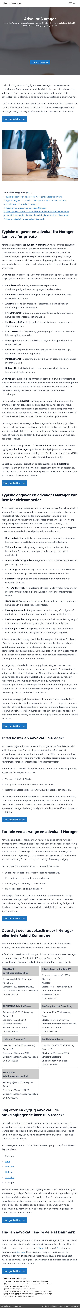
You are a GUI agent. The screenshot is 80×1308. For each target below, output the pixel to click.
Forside (44, 1306)
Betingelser (75, 1306)
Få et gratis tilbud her (40, 62)
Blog (60, 1306)
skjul (29, 192)
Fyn (58, 1248)
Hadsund (10, 1166)
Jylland (40, 1248)
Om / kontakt (52, 1306)
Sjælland (20, 1251)
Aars (7, 1161)
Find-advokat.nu (12, 3)
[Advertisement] (40, 43)
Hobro (8, 1171)
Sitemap (66, 1306)
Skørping (9, 1177)
